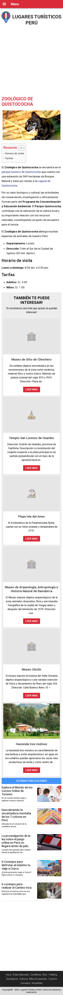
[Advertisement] (31, 59)
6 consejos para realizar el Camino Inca (17, 885)
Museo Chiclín (31, 669)
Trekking (52, 974)
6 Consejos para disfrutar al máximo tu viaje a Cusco (16, 865)
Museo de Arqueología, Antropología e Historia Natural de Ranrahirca (31, 589)
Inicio (8, 974)
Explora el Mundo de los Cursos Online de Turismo (17, 791)
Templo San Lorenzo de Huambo (31, 438)
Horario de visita (14, 153)
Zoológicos (12, 979)
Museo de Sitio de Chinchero (31, 359)
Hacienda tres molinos (31, 744)
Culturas (23, 979)
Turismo (52, 979)
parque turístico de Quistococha (21, 171)
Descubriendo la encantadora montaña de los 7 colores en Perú (16, 815)
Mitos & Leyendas (38, 979)
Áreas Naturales (21, 974)
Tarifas (9, 158)
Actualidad (37, 983)
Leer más (32, 389)
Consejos (25, 983)
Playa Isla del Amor (31, 516)
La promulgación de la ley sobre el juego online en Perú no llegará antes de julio (16, 841)
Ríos (44, 974)
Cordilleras (35, 974)
